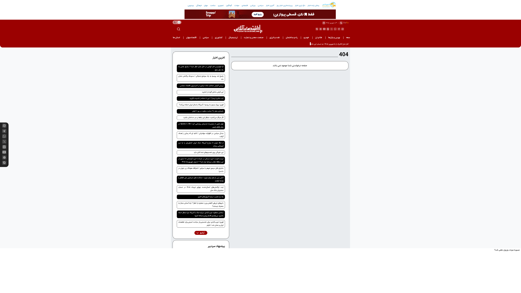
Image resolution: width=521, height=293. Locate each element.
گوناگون (229, 5)
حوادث (236, 5)
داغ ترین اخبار (300, 5)
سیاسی (260, 5)
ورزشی (252, 5)
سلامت (212, 5)
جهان (206, 5)
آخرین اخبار (270, 5)
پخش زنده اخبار (313, 5)
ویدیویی (191, 5)
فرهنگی (198, 5)
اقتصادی (245, 5)
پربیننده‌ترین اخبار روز (285, 5)
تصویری (221, 5)
